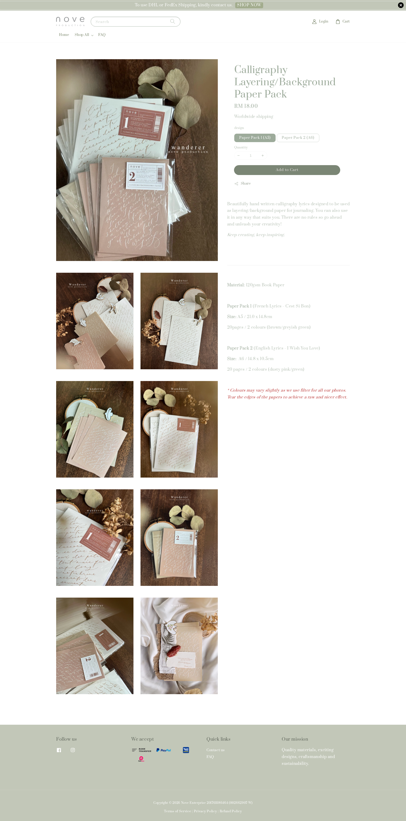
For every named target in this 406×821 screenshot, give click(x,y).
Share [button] (246, 183)
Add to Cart (287, 169)
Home (64, 35)
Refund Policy (231, 811)
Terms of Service (177, 811)
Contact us (216, 750)
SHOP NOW (249, 5)
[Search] (172, 21)
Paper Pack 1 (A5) (255, 138)
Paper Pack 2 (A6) (298, 138)
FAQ (102, 35)
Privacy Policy (205, 811)
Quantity (241, 147)
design (239, 128)
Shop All (82, 35)
